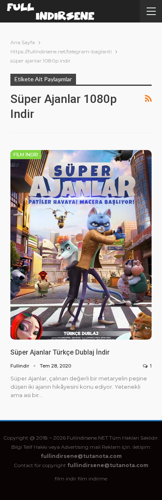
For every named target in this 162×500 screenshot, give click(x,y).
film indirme (92, 478)
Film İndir (25, 155)
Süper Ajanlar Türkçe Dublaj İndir (60, 352)
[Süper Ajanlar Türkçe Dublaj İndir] (81, 245)
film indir (65, 478)
